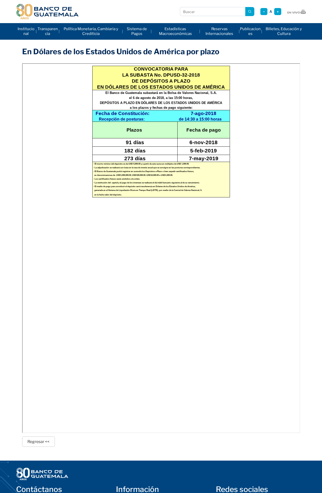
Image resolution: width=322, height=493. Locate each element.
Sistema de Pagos (137, 31)
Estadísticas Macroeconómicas (175, 31)
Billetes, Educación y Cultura (284, 31)
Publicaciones (250, 31)
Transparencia (47, 31)
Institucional (26, 31)
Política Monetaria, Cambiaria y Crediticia (91, 31)
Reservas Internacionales (219, 31)
